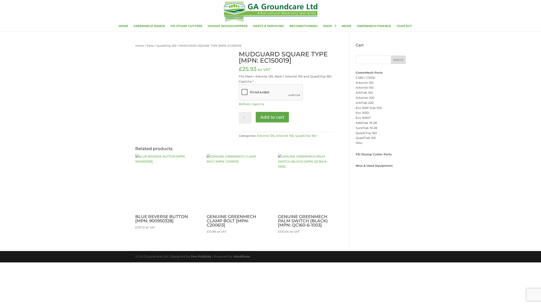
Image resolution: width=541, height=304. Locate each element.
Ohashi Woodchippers (228, 26)
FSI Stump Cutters (186, 26)
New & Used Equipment (374, 166)
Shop (327, 26)
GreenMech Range (149, 26)
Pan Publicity (201, 256)
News (346, 26)
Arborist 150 (285, 136)
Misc (359, 143)
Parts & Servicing (268, 26)
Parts (150, 45)
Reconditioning (304, 26)
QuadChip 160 (166, 45)
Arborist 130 (266, 136)
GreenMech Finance (374, 26)
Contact (404, 26)
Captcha (246, 81)
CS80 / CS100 (365, 78)
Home (123, 26)
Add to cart (272, 117)
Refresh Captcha (251, 104)
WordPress (241, 256)
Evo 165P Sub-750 (369, 108)
